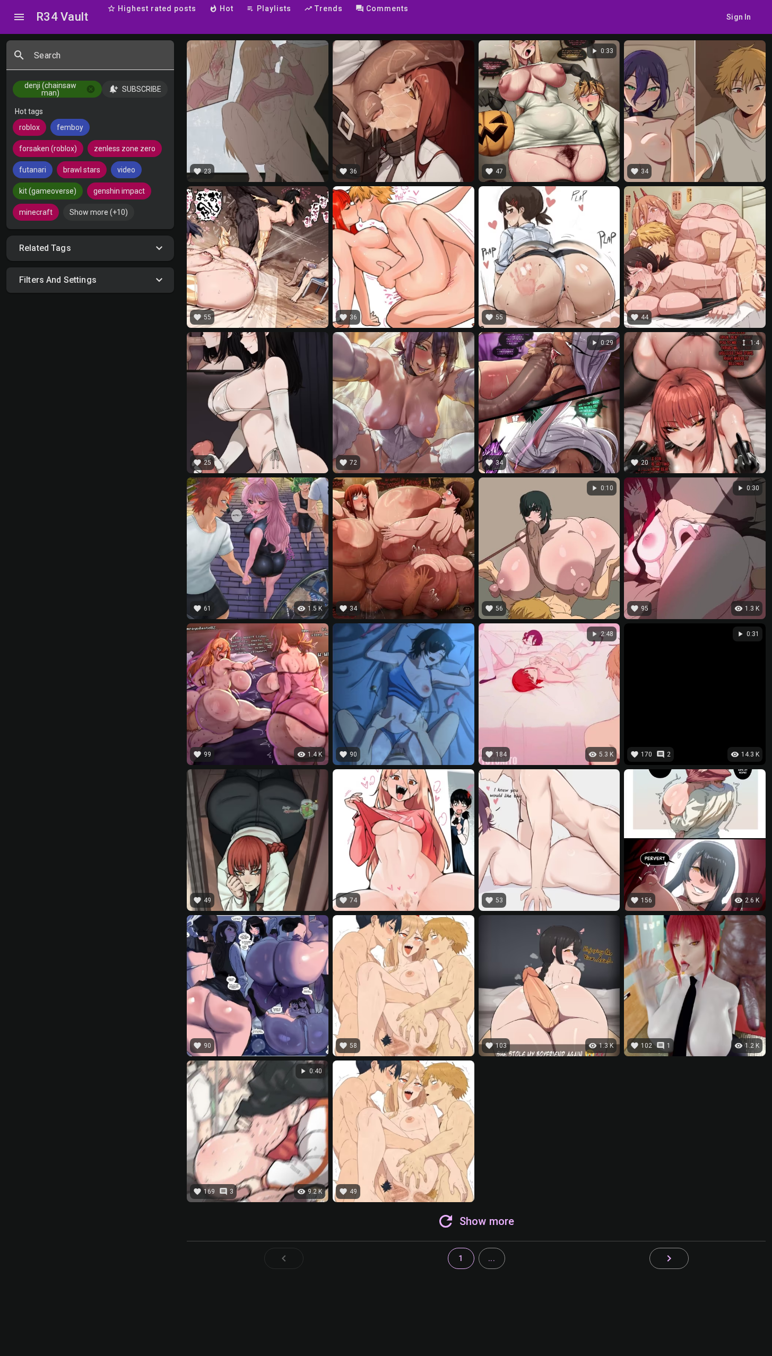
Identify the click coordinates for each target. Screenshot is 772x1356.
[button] (90, 248)
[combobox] (100, 59)
